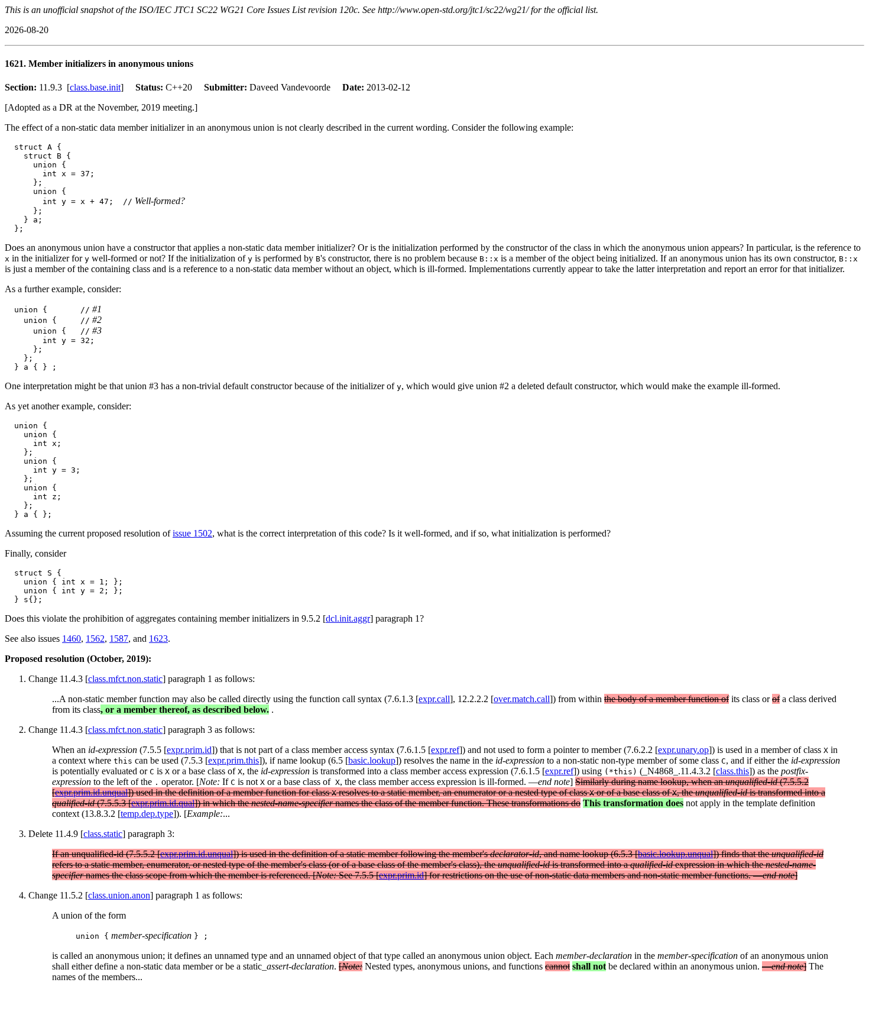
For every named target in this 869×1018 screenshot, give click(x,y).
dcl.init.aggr (348, 618)
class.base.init (95, 87)
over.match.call (522, 699)
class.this (732, 771)
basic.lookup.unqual (675, 854)
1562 (95, 639)
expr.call (434, 699)
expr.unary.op (683, 750)
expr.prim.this (233, 760)
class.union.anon (119, 895)
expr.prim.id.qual (162, 803)
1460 (71, 639)
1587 (118, 639)
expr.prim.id (189, 750)
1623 (158, 639)
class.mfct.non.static (125, 679)
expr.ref (445, 750)
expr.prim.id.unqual (91, 792)
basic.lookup (371, 760)
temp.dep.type (147, 814)
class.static (102, 834)
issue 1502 (192, 533)
